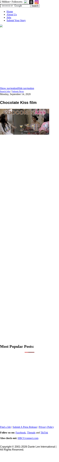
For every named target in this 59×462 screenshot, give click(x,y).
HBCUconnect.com (28, 438)
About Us (12, 14)
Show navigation (9, 88)
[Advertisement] (29, 57)
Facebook (21, 432)
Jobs (9, 17)
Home (10, 11)
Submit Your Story (16, 20)
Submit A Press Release (25, 427)
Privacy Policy (46, 427)
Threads (31, 432)
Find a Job (5, 427)
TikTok (44, 432)
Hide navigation (26, 88)
